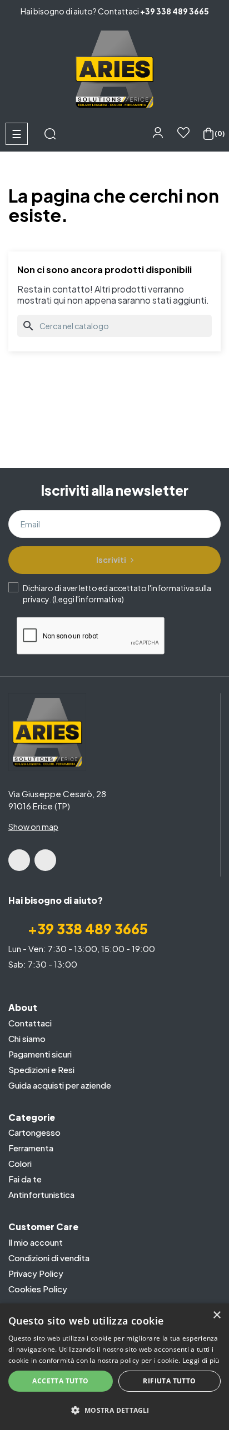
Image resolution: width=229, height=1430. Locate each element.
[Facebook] (19, 860)
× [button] (216, 1315)
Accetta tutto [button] (60, 1381)
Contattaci (30, 1023)
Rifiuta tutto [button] (169, 1381)
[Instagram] (45, 860)
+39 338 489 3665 (174, 11)
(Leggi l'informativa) (88, 599)
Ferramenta (30, 1147)
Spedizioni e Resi (41, 1069)
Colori (20, 1163)
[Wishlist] (184, 137)
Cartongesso (34, 1132)
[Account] (159, 132)
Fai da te (25, 1179)
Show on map (33, 827)
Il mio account (35, 1242)
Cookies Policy (37, 1288)
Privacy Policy (35, 1273)
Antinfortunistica (41, 1194)
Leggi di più (201, 1360)
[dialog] (114, 1366)
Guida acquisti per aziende (59, 1085)
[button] (114, 1410)
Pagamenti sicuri (40, 1054)
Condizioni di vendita (48, 1257)
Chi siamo (27, 1038)
